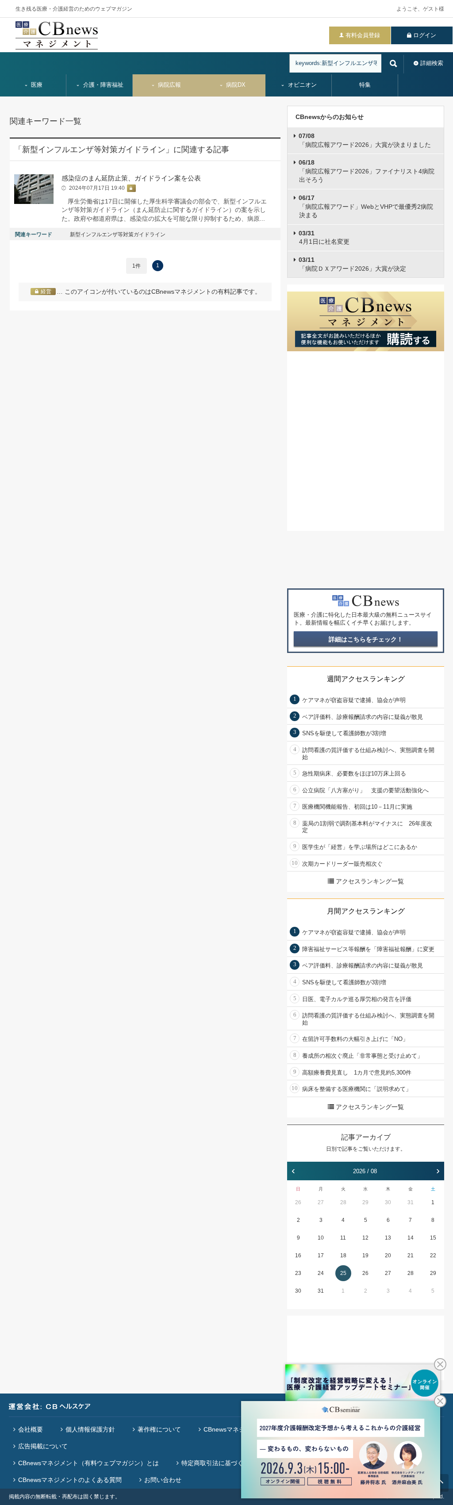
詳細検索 (431, 63)
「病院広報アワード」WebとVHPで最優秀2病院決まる (366, 206)
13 (388, 1238)
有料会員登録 (363, 35)
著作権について (159, 1429)
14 (410, 1238)
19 (365, 1255)
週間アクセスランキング (366, 679)
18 (343, 1255)
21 (410, 1255)
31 (410, 1202)
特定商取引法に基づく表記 (218, 1463)
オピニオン (301, 85)
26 (298, 1202)
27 (321, 1202)
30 (388, 1202)
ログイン (424, 35)
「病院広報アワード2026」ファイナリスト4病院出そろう (366, 171)
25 (343, 1273)
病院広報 (168, 85)
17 (321, 1255)
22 (433, 1255)
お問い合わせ (162, 1479)
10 (321, 1238)
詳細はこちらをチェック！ (366, 639)
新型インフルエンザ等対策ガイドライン (117, 234)
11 (343, 1238)
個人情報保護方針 (90, 1429)
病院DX (235, 85)
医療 (35, 85)
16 (298, 1255)
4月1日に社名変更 (324, 238)
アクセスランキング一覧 (370, 881)
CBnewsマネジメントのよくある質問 (70, 1479)
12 (365, 1238)
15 (433, 1238)
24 (321, 1273)
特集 (365, 85)
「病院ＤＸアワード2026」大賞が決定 (352, 264)
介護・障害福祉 (102, 85)
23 (298, 1273)
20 (388, 1255)
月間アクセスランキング (366, 911)
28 (343, 1202)
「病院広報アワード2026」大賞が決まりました (365, 140)
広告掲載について (43, 1446)
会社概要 (30, 1429)
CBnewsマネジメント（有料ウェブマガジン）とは (88, 1463)
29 (365, 1202)
